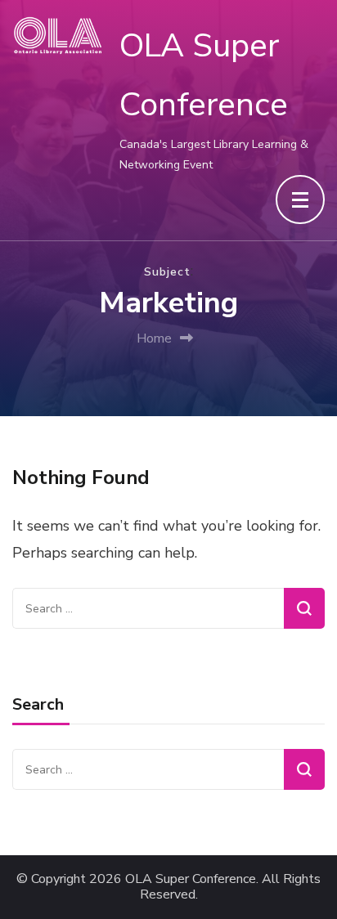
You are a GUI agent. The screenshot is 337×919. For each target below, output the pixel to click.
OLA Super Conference (190, 879)
